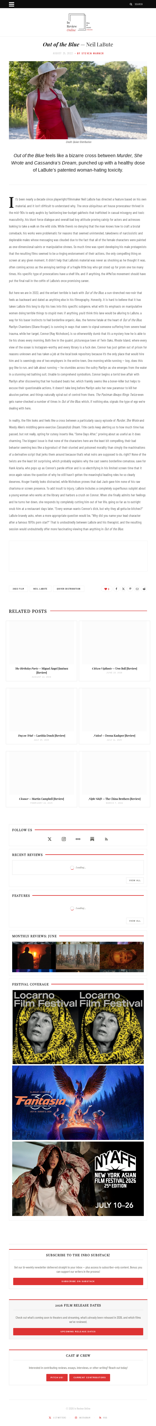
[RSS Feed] (106, 839)
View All (135, 880)
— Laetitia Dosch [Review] (41, 735)
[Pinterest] (130, 589)
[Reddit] (144, 589)
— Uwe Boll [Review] (114, 668)
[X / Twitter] (49, 839)
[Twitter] (123, 589)
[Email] (137, 589)
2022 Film (18, 588)
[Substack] (92, 839)
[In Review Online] (78, 22)
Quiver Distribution (68, 588)
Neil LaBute (41, 588)
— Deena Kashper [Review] (114, 735)
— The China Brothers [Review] (115, 798)
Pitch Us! (57, 1377)
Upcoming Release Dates (78, 1331)
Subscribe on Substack (78, 1281)
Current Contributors (90, 1377)
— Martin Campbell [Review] (41, 798)
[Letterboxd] (78, 839)
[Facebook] (116, 589)
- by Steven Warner (89, 53)
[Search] (131, 4)
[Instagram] (63, 839)
